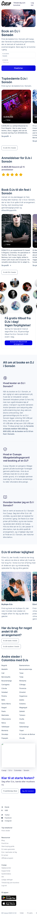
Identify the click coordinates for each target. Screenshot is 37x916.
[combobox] (12, 56)
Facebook (8, 818)
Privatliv (30, 913)
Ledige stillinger (7, 880)
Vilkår (22, 913)
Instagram (8, 821)
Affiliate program (7, 858)
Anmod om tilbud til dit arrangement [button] (18, 343)
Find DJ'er (5, 843)
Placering (5, 53)
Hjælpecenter (6, 868)
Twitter (7, 815)
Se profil (5, 136)
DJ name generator (8, 849)
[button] (9, 148)
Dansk (7, 807)
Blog (3, 840)
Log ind (4, 885)
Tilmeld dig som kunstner (10, 883)
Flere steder (5, 831)
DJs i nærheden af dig (9, 852)
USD (4, 810)
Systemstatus (6, 874)
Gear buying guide (7, 846)
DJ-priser (4, 855)
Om (2, 877)
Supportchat (5, 871)
